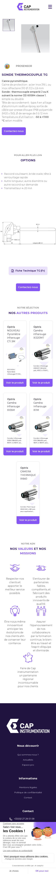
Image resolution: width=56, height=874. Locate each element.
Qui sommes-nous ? (28, 754)
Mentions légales (28, 787)
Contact (28, 797)
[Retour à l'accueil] (28, 6)
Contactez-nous (14, 131)
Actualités (28, 759)
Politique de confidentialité (28, 792)
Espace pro (28, 764)
